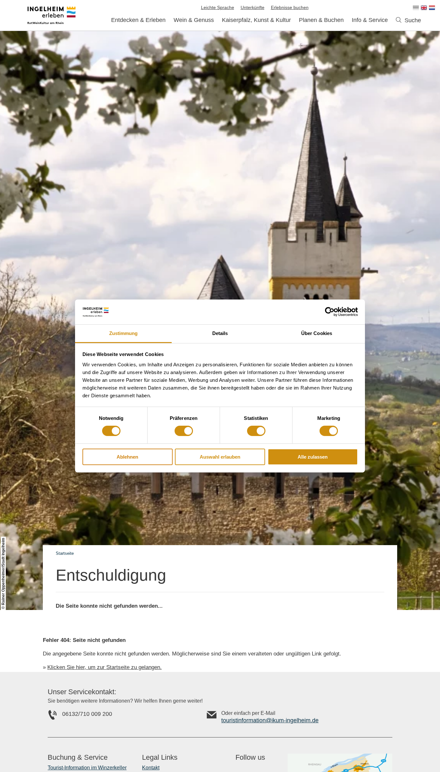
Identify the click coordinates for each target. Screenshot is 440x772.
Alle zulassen (313, 457)
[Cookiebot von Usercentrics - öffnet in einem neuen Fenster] (329, 312)
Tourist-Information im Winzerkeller (87, 767)
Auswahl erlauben (220, 457)
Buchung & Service (78, 757)
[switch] (184, 431)
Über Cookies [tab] (316, 333)
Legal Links (159, 757)
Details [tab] (220, 333)
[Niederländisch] (432, 7)
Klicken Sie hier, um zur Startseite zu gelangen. (104, 667)
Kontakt (150, 767)
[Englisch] (424, 7)
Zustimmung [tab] (123, 333)
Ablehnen (127, 457)
